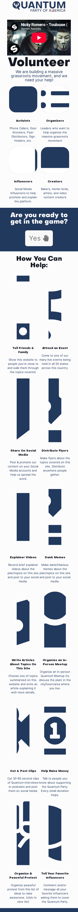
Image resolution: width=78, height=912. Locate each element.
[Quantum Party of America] (39, 6)
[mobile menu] (6, 6)
